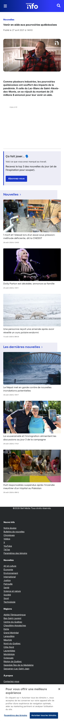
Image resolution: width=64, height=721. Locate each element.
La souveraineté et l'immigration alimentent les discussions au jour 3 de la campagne (29, 438)
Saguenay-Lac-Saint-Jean (16, 668)
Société (7, 594)
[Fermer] (59, 689)
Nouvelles (8, 20)
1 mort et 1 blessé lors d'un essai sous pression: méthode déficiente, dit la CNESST (29, 236)
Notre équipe (10, 528)
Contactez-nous (11, 681)
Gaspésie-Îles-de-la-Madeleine (18, 665)
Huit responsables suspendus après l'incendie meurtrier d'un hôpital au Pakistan (29, 487)
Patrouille (8, 584)
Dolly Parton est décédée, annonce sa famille (28, 284)
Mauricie (8, 640)
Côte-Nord (9, 647)
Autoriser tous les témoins (43, 715)
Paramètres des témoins (15, 553)
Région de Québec (13, 661)
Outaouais (8, 658)
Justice (7, 580)
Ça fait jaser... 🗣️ (17, 156)
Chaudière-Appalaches (15, 625)
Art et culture (10, 566)
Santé (6, 587)
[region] (32, 702)
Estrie (6, 629)
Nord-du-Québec (12, 643)
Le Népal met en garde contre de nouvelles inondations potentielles (27, 389)
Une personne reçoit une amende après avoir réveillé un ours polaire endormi (28, 331)
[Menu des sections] (5, 6)
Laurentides (9, 650)
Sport (6, 598)
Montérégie (9, 654)
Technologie (9, 602)
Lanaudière (9, 636)
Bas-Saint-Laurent (12, 618)
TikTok (7, 549)
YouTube (8, 546)
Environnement (11, 573)
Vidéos (7, 538)
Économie (8, 569)
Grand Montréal (11, 632)
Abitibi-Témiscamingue (15, 614)
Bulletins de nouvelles (14, 531)
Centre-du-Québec (13, 622)
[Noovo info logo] (32, 6)
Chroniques (9, 535)
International (10, 576)
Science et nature (12, 591)
